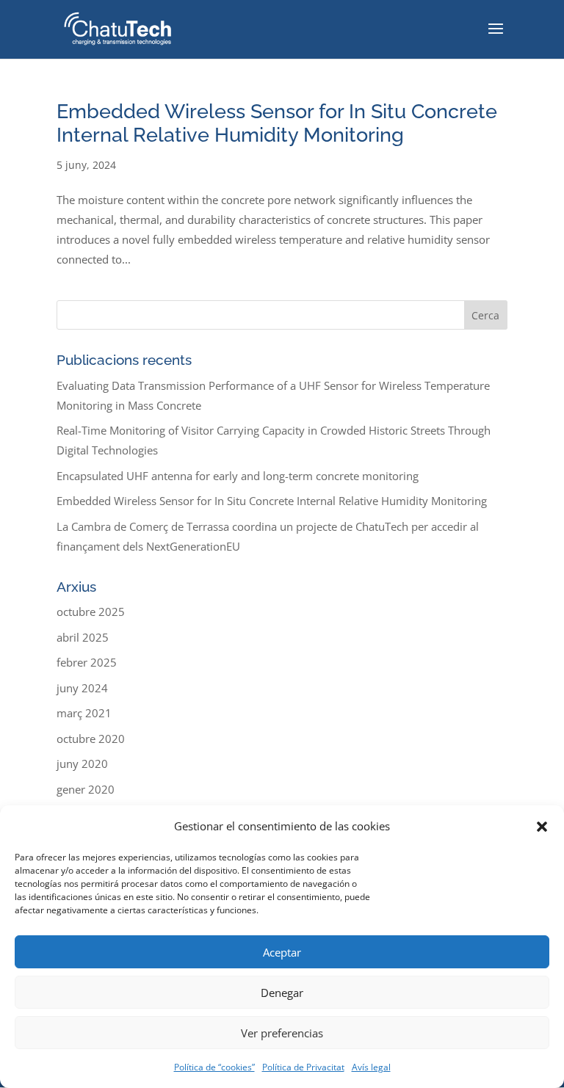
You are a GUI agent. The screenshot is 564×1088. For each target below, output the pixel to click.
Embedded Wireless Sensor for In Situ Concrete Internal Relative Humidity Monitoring (277, 123)
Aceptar (282, 952)
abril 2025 (83, 637)
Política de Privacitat (303, 1067)
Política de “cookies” (214, 1067)
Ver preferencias (282, 1033)
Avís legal (371, 1067)
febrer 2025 (87, 662)
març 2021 (84, 713)
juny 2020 (82, 763)
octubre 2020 (91, 738)
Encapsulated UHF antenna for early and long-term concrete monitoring (238, 475)
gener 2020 (86, 789)
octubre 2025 (91, 611)
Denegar (282, 992)
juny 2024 (82, 688)
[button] (542, 826)
